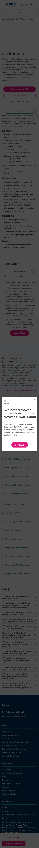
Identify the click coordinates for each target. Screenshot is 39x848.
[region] (19, 424)
